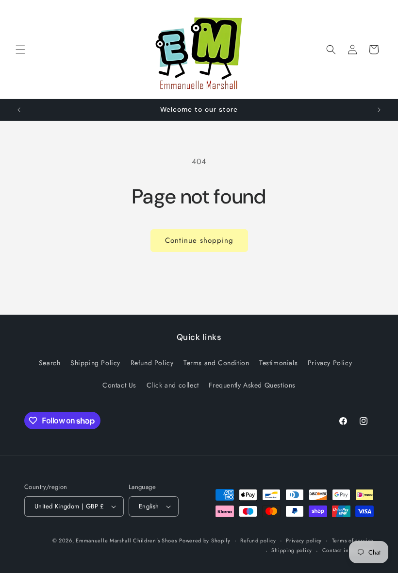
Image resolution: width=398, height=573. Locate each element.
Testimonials (278, 363)
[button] (20, 49)
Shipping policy (291, 550)
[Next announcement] (379, 109)
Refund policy (258, 540)
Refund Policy (152, 363)
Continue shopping (199, 240)
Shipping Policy (95, 363)
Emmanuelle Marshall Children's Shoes (126, 540)
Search (50, 363)
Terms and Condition (216, 363)
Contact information (348, 550)
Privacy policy (304, 540)
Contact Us (119, 385)
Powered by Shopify (205, 540)
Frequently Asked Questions (252, 385)
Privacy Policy (330, 363)
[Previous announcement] (19, 109)
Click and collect (173, 385)
